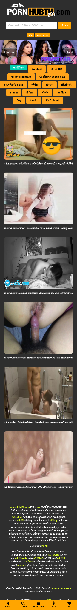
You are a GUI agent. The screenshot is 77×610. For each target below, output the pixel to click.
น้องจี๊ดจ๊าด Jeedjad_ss (52, 76)
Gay (19, 100)
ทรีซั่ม (34, 84)
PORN (44, 546)
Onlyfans (36, 68)
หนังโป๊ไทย (28, 561)
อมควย (14, 92)
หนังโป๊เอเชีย (21, 558)
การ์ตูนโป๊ (21, 565)
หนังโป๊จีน (61, 558)
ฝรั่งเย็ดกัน (66, 84)
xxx (38, 507)
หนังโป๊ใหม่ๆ (18, 67)
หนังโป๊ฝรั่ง (38, 558)
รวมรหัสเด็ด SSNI (13, 84)
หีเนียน (29, 92)
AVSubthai (16, 517)
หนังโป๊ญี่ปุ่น (53, 555)
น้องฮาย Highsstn (21, 76)
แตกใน (33, 100)
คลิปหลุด (54, 520)
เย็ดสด (49, 84)
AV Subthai (52, 100)
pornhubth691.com (20, 507)
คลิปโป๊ (20, 520)
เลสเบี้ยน (61, 92)
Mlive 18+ (56, 68)
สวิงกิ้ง (45, 92)
